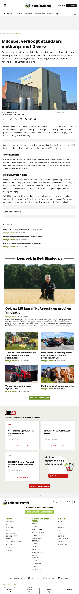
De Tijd (34, 566)
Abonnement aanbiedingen (39, 512)
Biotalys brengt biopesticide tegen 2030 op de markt (22, 237)
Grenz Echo (36, 549)
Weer (60, 522)
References (36, 538)
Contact (61, 536)
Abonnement (63, 539)
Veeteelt (9, 525)
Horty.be (35, 561)
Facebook (35, 578)
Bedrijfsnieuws (9, 233)
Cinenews (35, 541)
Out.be (34, 544)
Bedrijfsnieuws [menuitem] (15, 33)
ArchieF (61, 542)
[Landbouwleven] (38, 5)
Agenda (61, 527)
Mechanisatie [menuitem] (40, 14)
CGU (59, 533)
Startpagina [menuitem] (4, 33)
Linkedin (64, 578)
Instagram (50, 578)
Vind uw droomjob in (22, 417)
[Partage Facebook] (11, 119)
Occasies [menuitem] (50, 14)
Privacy (36, 587)
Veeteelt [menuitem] (19, 14)
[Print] (35, 119)
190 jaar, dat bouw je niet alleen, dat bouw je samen (22, 230)
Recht (8, 530)
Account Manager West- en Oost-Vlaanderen (21, 432)
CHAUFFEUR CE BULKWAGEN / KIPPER (58, 432)
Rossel (34, 524)
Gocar (34, 527)
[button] (5, 5)
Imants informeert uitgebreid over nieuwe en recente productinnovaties (56, 355)
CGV (59, 530)
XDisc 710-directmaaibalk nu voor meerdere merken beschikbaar (20, 355)
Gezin (8, 547)
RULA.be (35, 555)
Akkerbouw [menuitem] (29, 14)
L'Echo (34, 547)
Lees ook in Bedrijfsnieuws (39, 258)
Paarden (9, 544)
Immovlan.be (37, 529)
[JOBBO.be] (10, 412)
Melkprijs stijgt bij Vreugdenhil (57, 386)
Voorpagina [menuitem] (10, 14)
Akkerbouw (10, 522)
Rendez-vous (37, 552)
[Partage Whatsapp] (21, 119)
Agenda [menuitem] (58, 14)
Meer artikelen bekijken (39, 398)
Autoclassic (36, 569)
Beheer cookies (64, 545)
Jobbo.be (35, 558)
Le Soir (34, 535)
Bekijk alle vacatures (41, 486)
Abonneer (72, 6)
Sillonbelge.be (37, 564)
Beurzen (9, 550)
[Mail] (30, 119)
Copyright (29, 587)
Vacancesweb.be (38, 532)
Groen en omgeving (13, 542)
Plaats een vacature (59, 476)
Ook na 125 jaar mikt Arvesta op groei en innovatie (22, 244)
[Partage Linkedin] (26, 119)
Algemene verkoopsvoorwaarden (14, 587)
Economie (10, 527)
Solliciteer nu (21, 446)
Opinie (8, 539)
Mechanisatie (11, 533)
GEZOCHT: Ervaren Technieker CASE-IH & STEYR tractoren (22, 463)
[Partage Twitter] (16, 119)
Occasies (61, 525)
